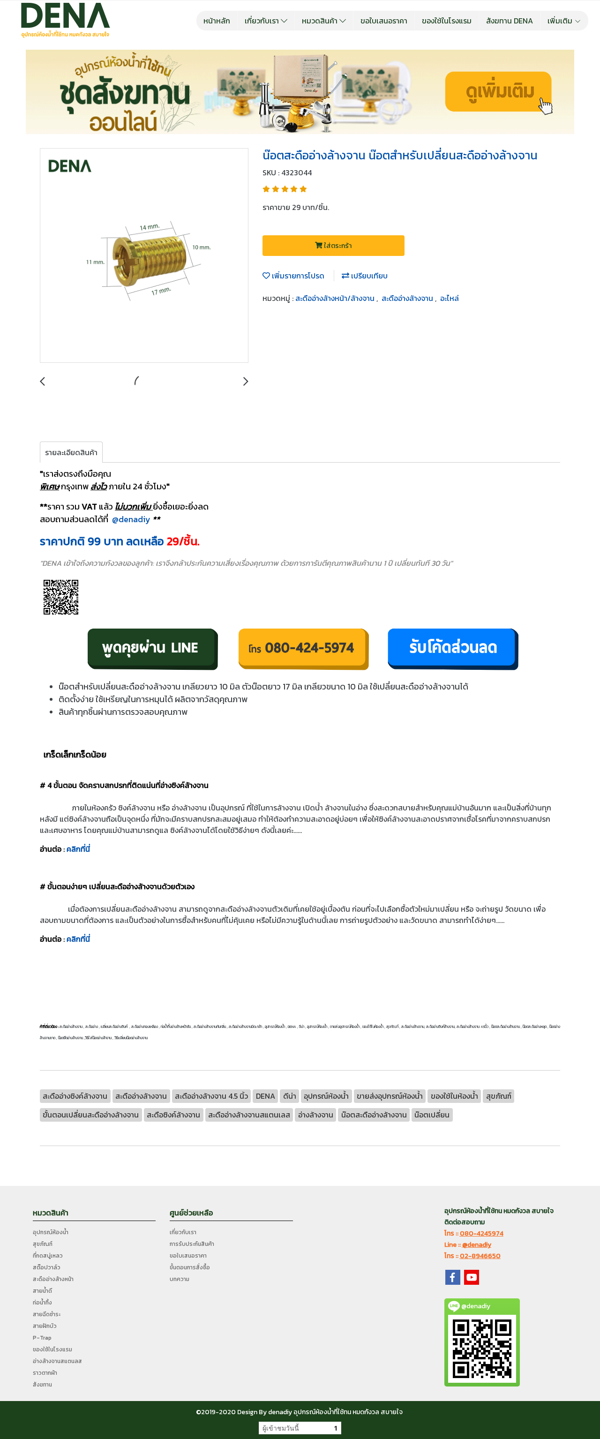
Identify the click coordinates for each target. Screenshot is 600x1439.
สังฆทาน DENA (509, 20)
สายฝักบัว (45, 1326)
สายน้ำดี (42, 1291)
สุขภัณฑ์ (42, 1244)
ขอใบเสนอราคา (383, 20)
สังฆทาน (42, 1384)
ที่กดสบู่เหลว (48, 1256)
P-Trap (42, 1338)
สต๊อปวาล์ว (46, 1267)
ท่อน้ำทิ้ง (42, 1302)
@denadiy (131, 519)
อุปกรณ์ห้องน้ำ (50, 1232)
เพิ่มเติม (561, 20)
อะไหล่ (449, 298)
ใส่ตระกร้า (337, 246)
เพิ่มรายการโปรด (297, 275)
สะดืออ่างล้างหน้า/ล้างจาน (335, 298)
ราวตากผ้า (45, 1373)
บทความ (179, 1279)
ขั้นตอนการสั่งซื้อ (190, 1267)
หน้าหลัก (216, 20)
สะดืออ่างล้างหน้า (53, 1279)
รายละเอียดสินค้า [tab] (71, 452)
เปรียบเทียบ (368, 275)
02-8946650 (480, 1256)
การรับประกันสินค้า (192, 1244)
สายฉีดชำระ (46, 1314)
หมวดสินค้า (320, 20)
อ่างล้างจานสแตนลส (57, 1361)
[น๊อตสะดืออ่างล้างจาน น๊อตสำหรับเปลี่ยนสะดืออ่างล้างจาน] (144, 256)
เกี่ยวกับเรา (263, 20)
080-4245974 (481, 1233)
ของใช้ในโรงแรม (447, 20)
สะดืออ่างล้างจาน (408, 298)
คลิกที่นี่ (78, 848)
